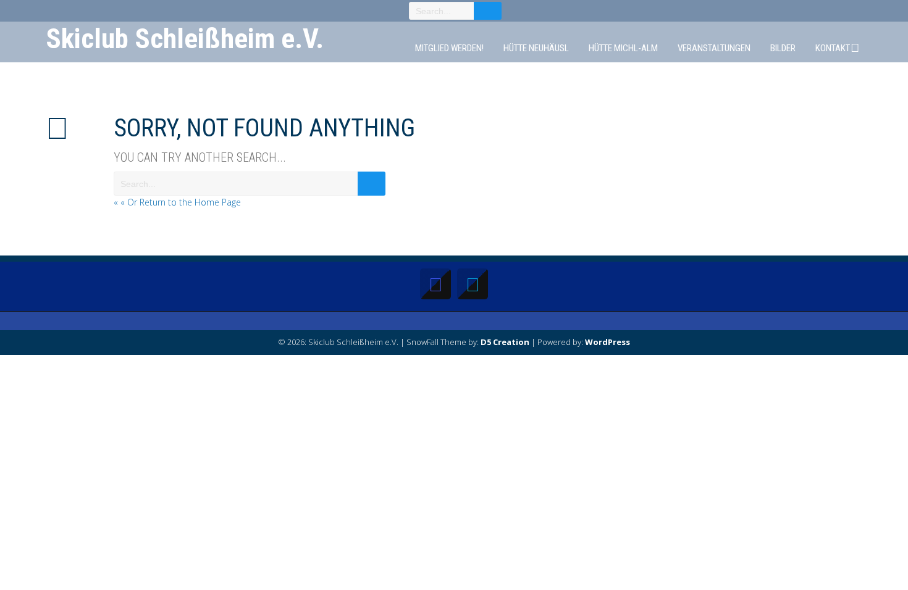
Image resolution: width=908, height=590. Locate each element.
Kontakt (832, 48)
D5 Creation (505, 341)
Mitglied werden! (449, 48)
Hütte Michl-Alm (623, 48)
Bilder (783, 48)
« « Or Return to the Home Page (177, 202)
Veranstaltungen (714, 48)
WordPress (607, 341)
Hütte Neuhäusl (536, 48)
